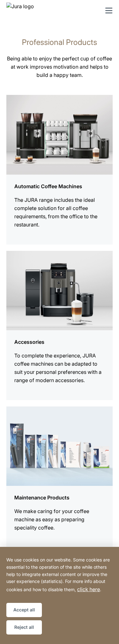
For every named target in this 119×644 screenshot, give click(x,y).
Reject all (24, 627)
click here (88, 589)
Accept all (24, 609)
